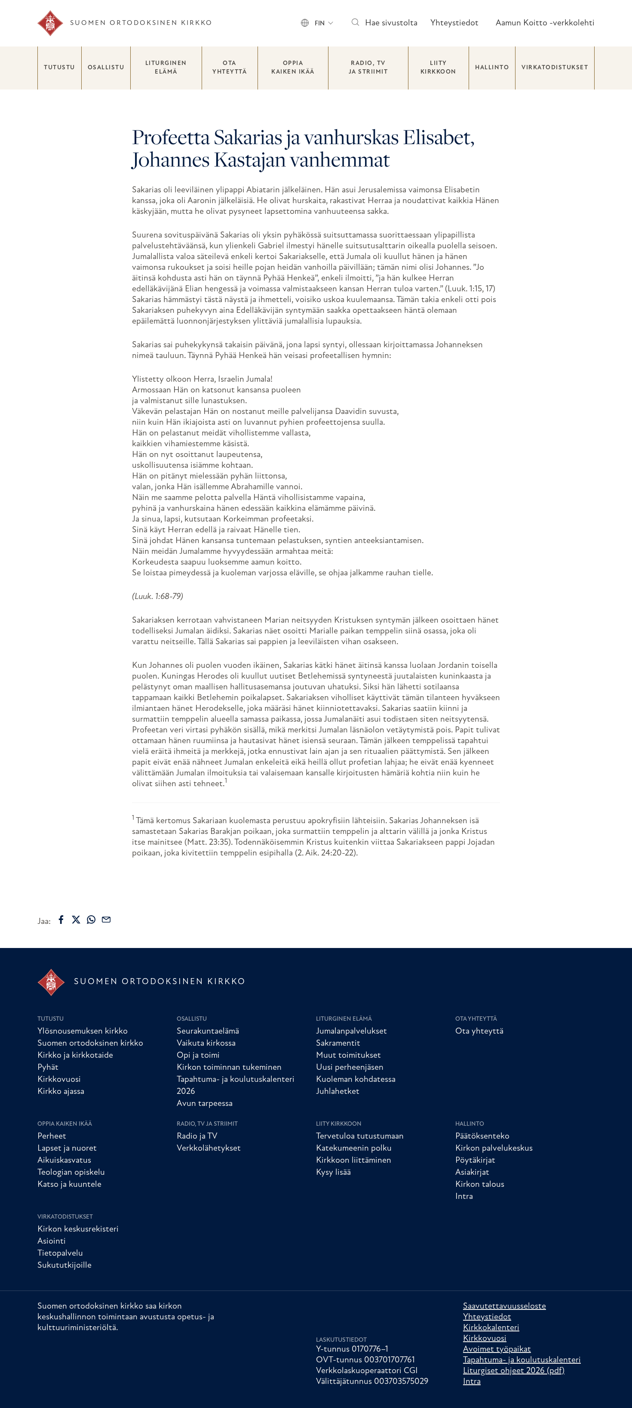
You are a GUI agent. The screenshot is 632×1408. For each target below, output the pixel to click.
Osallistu (106, 68)
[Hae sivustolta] (354, 23)
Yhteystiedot (454, 23)
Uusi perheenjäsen (349, 1067)
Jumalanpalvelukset (351, 1031)
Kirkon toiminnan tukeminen (229, 1067)
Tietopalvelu (60, 1253)
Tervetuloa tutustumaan (360, 1136)
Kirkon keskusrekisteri (78, 1229)
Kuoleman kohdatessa (356, 1079)
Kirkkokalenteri (491, 1328)
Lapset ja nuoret (67, 1148)
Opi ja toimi (198, 1055)
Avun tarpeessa (205, 1103)
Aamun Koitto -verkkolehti (545, 23)
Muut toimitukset (348, 1055)
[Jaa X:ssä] (76, 919)
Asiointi (51, 1241)
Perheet (51, 1136)
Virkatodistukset (555, 68)
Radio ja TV (197, 1136)
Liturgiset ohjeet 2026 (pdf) (514, 1371)
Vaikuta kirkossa (206, 1043)
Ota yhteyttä (229, 67)
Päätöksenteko (482, 1136)
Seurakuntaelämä (208, 1031)
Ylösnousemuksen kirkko (82, 1031)
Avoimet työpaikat (497, 1349)
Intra (464, 1196)
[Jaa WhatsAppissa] (91, 919)
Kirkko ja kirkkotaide (75, 1055)
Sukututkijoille (64, 1265)
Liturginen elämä (166, 67)
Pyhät (47, 1067)
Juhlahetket (337, 1091)
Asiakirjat (472, 1172)
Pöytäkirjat (475, 1160)
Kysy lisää (333, 1172)
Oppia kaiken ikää (293, 67)
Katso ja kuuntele (69, 1184)
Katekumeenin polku (354, 1148)
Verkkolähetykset (209, 1148)
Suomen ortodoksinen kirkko (90, 1043)
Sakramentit (338, 1043)
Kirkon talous (479, 1184)
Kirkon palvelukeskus (494, 1148)
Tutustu (59, 68)
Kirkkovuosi (59, 1079)
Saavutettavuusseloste (504, 1306)
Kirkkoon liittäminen (353, 1160)
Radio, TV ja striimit (368, 67)
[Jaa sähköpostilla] (106, 919)
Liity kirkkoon (438, 67)
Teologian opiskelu (71, 1172)
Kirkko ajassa (60, 1091)
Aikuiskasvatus (64, 1160)
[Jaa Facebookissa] (61, 919)
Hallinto (492, 68)
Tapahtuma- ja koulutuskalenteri (522, 1360)
